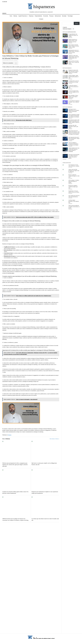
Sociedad (64, 15)
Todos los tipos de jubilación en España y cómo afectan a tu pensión (74, 206)
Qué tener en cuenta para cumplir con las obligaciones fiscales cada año (44, 463)
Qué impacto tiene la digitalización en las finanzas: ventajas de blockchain (73, 110)
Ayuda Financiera (22, 15)
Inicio (11, 15)
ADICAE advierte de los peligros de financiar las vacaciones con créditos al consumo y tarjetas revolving (15, 519)
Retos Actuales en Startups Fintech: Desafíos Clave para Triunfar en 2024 (73, 46)
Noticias (15, 15)
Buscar (76, 23)
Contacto (41, 19)
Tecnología (70, 15)
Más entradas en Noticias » (54, 438)
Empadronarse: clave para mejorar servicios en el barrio (73, 192)
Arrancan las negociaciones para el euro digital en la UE (73, 91)
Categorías (65, 27)
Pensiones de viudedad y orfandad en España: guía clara (73, 186)
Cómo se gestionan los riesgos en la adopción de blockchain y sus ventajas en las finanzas (73, 115)
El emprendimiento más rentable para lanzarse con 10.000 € (73, 35)
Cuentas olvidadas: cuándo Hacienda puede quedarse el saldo (73, 76)
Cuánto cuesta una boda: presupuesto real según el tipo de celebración (73, 170)
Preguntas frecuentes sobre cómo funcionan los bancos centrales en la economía (73, 71)
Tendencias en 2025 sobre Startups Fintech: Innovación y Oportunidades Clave (73, 56)
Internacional (58, 15)
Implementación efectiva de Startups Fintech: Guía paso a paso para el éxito (73, 51)
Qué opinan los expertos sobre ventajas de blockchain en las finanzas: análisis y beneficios (73, 121)
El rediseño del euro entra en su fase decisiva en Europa (73, 81)
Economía (45, 15)
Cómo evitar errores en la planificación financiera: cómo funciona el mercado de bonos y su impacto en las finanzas (74, 132)
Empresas (31, 15)
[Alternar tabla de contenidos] (15, 63)
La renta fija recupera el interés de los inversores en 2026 (73, 86)
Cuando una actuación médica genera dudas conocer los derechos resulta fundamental (15, 492)
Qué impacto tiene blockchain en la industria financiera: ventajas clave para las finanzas (73, 156)
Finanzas (51, 15)
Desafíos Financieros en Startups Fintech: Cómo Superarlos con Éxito (72, 40)
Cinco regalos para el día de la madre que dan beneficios (73, 196)
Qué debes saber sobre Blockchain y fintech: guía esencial (73, 126)
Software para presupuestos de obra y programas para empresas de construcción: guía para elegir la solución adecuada (15, 464)
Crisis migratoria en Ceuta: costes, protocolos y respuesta (73, 165)
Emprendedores (38, 15)
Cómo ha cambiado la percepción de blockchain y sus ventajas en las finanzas (73, 143)
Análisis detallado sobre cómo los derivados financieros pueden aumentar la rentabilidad (73, 150)
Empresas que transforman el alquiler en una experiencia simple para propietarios (45, 492)
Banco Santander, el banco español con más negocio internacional (73, 96)
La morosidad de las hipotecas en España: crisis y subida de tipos (73, 102)
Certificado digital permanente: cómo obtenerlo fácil (73, 201)
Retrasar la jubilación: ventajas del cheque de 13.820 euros (73, 176)
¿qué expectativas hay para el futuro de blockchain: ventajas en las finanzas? (73, 138)
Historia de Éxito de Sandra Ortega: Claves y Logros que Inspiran (73, 62)
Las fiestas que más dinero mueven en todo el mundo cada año (45, 519)
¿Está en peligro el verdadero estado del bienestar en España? (73, 181)
